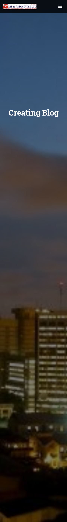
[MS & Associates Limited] (19, 6)
